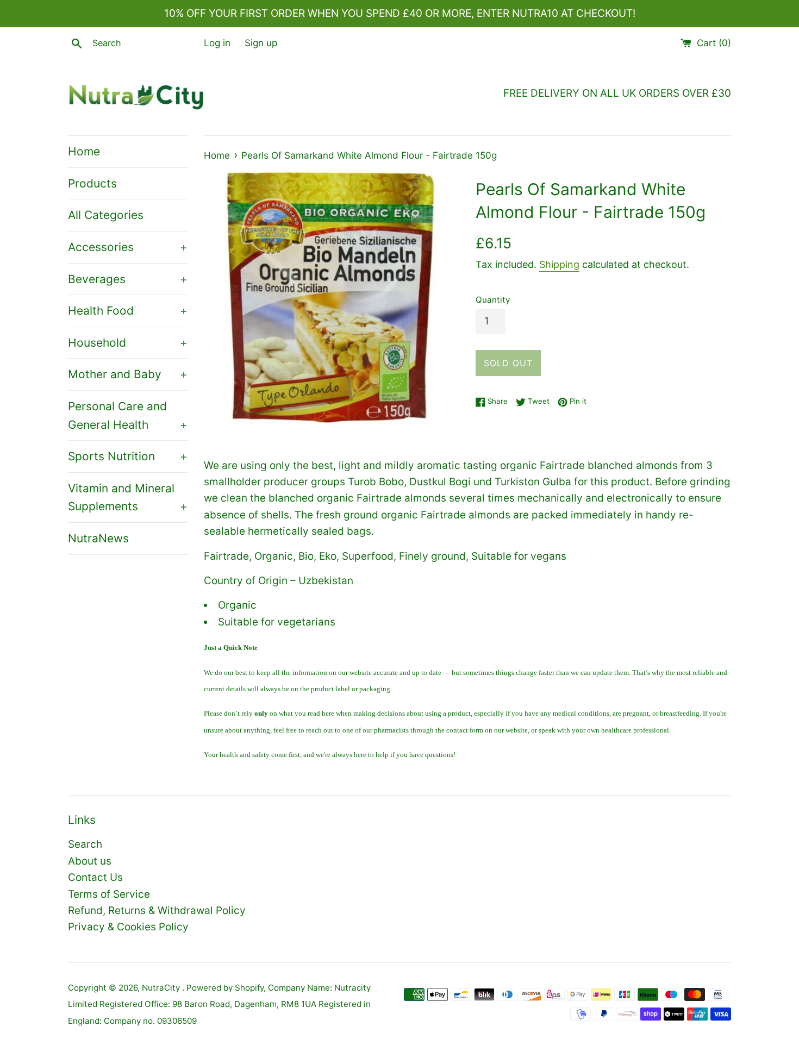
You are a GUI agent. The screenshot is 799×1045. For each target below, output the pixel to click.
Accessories (128, 247)
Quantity (493, 300)
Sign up (261, 42)
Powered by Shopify (225, 988)
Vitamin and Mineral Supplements (128, 497)
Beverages (128, 279)
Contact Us (95, 877)
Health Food (128, 310)
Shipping (559, 264)
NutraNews (98, 538)
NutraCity (162, 988)
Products (92, 183)
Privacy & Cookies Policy (128, 927)
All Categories (105, 215)
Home (84, 151)
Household (128, 342)
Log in (217, 42)
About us (89, 861)
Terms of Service (109, 894)
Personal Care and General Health (128, 415)
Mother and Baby (128, 374)
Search (85, 844)
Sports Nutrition (128, 456)
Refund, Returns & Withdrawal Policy (157, 910)
